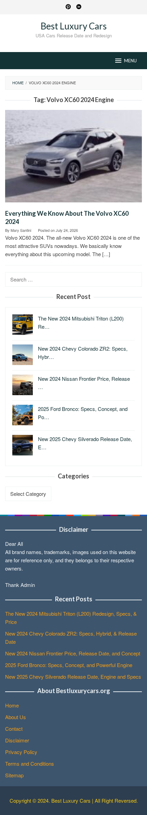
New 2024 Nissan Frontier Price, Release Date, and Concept (72, 653)
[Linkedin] (79, 7)
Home (12, 705)
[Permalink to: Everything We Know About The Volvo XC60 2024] (73, 158)
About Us (15, 716)
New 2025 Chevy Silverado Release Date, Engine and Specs (73, 676)
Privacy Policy (21, 751)
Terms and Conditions (29, 763)
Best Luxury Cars (74, 26)
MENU (130, 60)
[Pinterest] (68, 7)
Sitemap (14, 775)
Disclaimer (17, 740)
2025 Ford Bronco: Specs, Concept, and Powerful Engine (68, 664)
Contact (14, 728)
